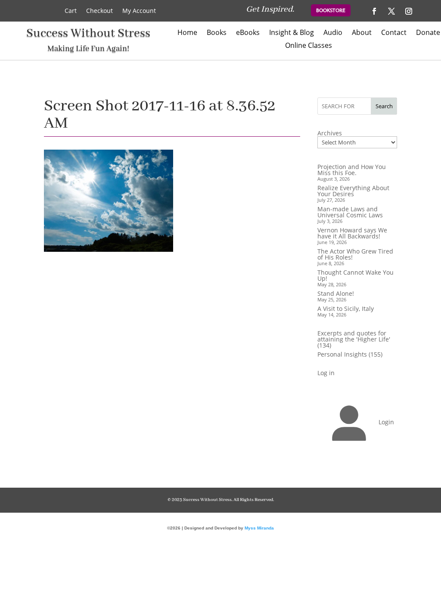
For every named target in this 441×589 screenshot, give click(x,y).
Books (217, 33)
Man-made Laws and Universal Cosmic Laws (350, 212)
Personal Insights (342, 354)
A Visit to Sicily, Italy (345, 308)
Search (384, 106)
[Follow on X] (391, 11)
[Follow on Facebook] (374, 11)
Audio (332, 33)
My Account (139, 11)
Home (187, 33)
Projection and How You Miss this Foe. (351, 170)
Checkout (99, 11)
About (362, 33)
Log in (326, 373)
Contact (394, 33)
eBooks (248, 33)
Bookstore (330, 10)
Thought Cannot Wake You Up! (355, 275)
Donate (428, 33)
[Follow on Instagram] (409, 11)
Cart (71, 11)
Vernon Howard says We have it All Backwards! (352, 233)
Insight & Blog (291, 33)
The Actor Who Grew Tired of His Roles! (355, 254)
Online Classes (308, 46)
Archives (329, 133)
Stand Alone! (335, 293)
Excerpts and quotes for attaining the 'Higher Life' (353, 336)
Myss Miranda (259, 528)
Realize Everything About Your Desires (353, 191)
